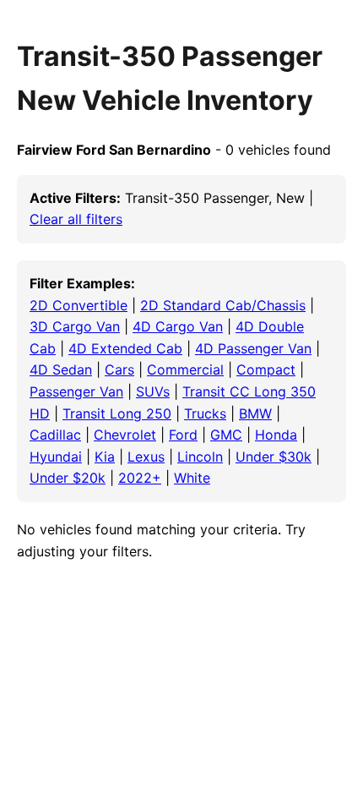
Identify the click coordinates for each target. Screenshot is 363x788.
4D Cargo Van (178, 326)
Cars (119, 369)
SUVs (153, 391)
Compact (265, 369)
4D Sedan (61, 369)
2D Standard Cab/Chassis (223, 305)
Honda (276, 434)
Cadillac (55, 434)
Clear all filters (76, 219)
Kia (105, 456)
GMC (226, 434)
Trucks (205, 413)
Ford (183, 434)
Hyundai (56, 456)
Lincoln (200, 456)
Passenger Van (76, 391)
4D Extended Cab (125, 348)
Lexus (146, 456)
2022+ (139, 477)
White (192, 477)
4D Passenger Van (253, 348)
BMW (255, 413)
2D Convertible (78, 305)
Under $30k (274, 456)
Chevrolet (125, 434)
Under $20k (68, 477)
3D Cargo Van (75, 326)
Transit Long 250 (116, 413)
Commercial (185, 369)
